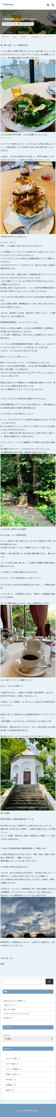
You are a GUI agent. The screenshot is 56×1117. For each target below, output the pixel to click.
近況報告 (23, 24)
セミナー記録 (12, 1064)
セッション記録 (13, 1058)
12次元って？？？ (10, 1005)
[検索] (49, 981)
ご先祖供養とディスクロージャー (42, 37)
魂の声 (29, 24)
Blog (14, 37)
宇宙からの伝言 (13, 1074)
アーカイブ (6, 1035)
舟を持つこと (8, 1018)
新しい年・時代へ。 (11, 1009)
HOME (6, 37)
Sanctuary (35, 1110)
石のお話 (10, 1079)
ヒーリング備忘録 (13, 1069)
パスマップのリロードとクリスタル (16, 1014)
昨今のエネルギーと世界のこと (15, 1001)
